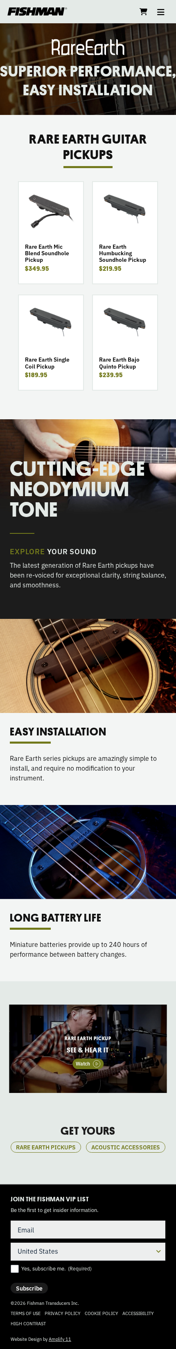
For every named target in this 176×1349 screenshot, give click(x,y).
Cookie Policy (101, 1313)
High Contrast (28, 1323)
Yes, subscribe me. (56, 1268)
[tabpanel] (88, 1049)
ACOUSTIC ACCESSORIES (125, 1147)
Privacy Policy (63, 1313)
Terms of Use (26, 1313)
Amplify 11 (60, 1339)
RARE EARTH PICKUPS (46, 1147)
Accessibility (138, 1313)
